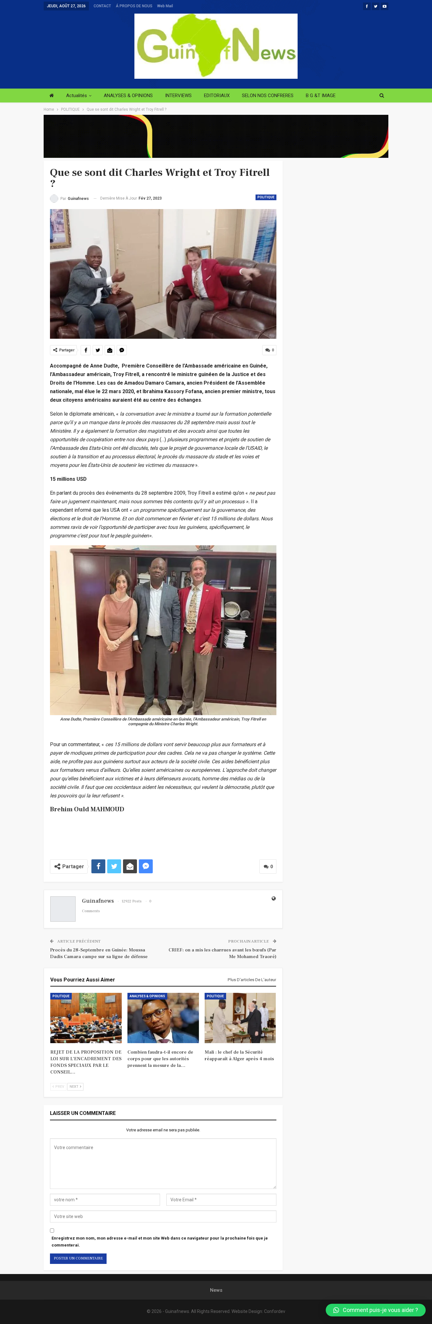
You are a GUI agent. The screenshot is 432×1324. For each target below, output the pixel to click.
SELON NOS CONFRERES (267, 95)
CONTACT (102, 6)
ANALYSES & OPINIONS (128, 95)
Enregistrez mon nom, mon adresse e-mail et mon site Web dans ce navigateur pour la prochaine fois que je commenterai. (160, 1241)
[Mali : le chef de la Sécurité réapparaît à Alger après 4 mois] (240, 1018)
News (216, 1290)
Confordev (274, 1311)
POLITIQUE (266, 197)
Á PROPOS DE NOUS (134, 6)
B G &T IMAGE (321, 95)
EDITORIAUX (217, 95)
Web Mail (165, 6)
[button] (376, 1310)
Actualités (76, 95)
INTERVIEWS (178, 95)
